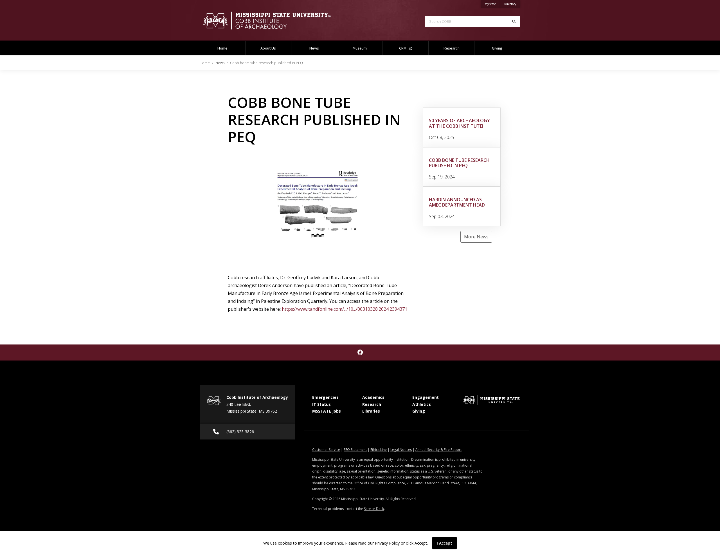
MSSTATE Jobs (326, 411)
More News (476, 237)
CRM (403, 48)
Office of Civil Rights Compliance (379, 483)
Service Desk (374, 508)
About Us (268, 48)
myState (492, 4)
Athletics (421, 404)
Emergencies (325, 397)
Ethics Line (378, 449)
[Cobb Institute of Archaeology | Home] (276, 20)
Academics (373, 397)
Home (222, 48)
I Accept (444, 543)
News (314, 48)
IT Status (321, 404)
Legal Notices (401, 449)
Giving (497, 48)
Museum (360, 48)
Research (452, 48)
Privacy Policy (387, 543)
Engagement (425, 397)
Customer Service (326, 449)
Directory (512, 4)
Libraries (371, 411)
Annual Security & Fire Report (438, 449)
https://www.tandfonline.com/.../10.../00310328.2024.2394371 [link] (344, 309)
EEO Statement (355, 449)
